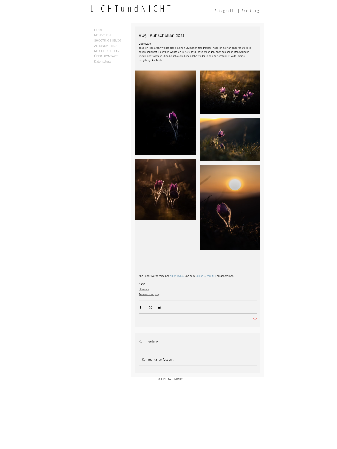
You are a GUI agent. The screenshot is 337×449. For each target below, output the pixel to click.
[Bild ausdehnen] (165, 113)
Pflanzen (144, 289)
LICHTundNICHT (141, 8)
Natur (142, 284)
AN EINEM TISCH (106, 46)
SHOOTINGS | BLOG (107, 40)
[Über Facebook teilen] (140, 307)
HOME (98, 30)
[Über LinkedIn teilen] (159, 307)
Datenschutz (102, 61)
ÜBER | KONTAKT (106, 56)
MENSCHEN (102, 35)
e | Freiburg (247, 10)
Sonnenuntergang (149, 294)
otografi (225, 10)
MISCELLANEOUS (106, 51)
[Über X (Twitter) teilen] (150, 307)
